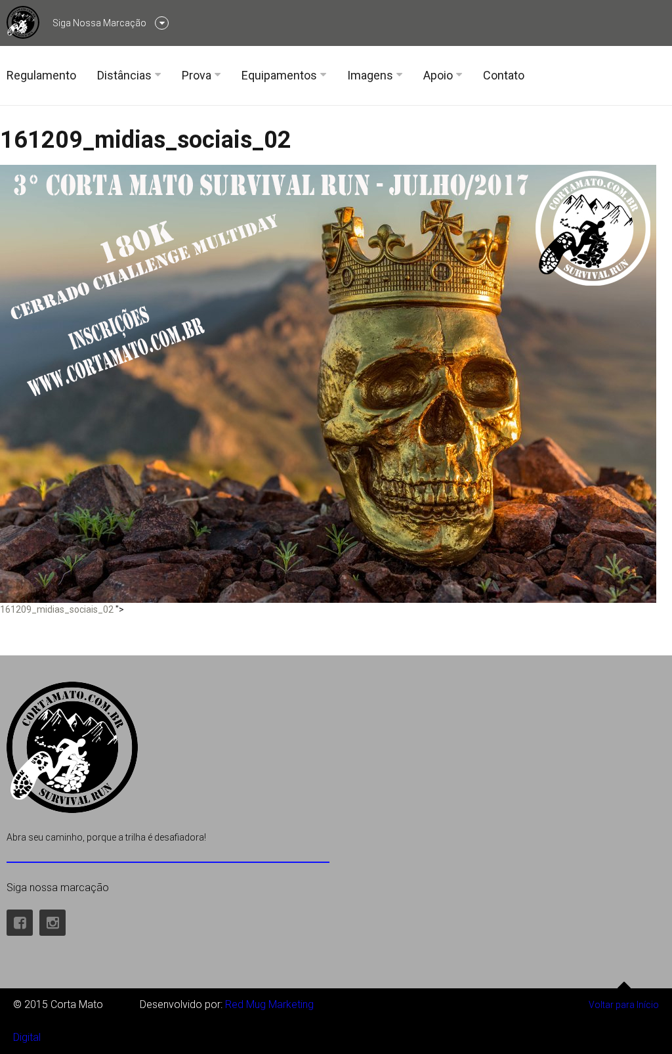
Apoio (438, 75)
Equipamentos (279, 75)
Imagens (370, 75)
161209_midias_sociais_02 (145, 140)
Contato (503, 75)
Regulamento (41, 75)
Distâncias (124, 75)
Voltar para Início (624, 1004)
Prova (196, 75)
